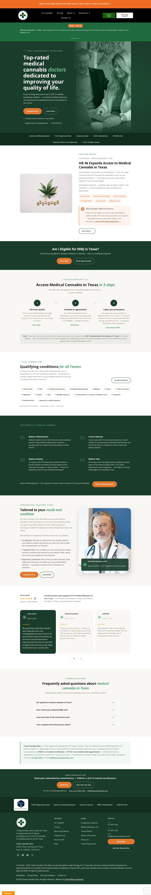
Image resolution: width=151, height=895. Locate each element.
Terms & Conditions (47, 875)
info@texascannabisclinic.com (61, 758)
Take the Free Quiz (83, 785)
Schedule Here (32, 111)
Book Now (64, 785)
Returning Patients (61, 831)
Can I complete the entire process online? (53, 725)
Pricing (60, 13)
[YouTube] (23, 855)
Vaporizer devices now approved (65, 142)
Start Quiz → (37, 325)
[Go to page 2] (75, 658)
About (70, 13)
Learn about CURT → (114, 327)
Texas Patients (86, 831)
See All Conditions (121, 380)
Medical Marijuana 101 (89, 827)
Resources (83, 13)
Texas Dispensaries (88, 844)
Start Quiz (64, 261)
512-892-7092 (37, 758)
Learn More (50, 111)
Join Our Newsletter (121, 848)
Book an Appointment (105, 484)
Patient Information (88, 835)
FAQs (56, 844)
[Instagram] (18, 855)
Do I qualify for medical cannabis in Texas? (54, 702)
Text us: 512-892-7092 (77, 791)
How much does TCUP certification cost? (53, 717)
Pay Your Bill (59, 840)
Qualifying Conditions (89, 823)
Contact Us (66, 18)
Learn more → (75, 38)
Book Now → (75, 325)
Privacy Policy (32, 875)
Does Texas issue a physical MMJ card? (52, 710)
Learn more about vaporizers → (108, 221)
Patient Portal (59, 835)
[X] (32, 855)
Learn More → (87, 231)
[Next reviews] (81, 659)
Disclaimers (20, 875)
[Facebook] (27, 855)
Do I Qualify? (47, 13)
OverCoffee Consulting (74, 879)
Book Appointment (83, 261)
